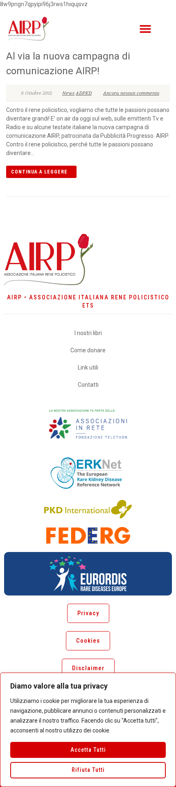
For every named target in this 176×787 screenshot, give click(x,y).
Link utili (88, 367)
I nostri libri (88, 333)
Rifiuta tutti (88, 769)
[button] (145, 28)
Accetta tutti (88, 749)
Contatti (88, 384)
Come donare (88, 350)
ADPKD (84, 93)
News (68, 93)
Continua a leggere (39, 172)
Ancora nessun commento (131, 93)
